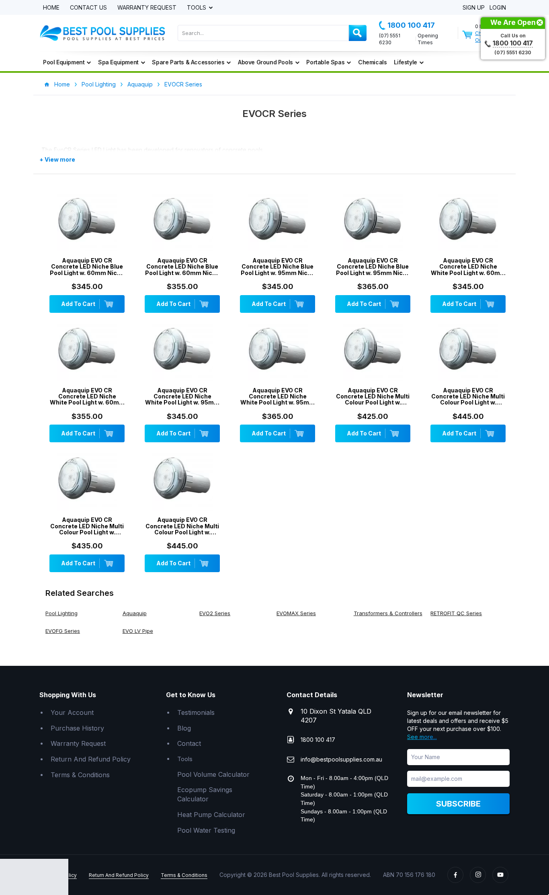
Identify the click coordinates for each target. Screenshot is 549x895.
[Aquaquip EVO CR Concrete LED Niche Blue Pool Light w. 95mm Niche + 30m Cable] (372, 223)
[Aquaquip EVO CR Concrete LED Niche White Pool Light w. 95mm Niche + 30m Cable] (277, 353)
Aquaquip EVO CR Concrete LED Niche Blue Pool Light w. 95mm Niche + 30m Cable (373, 266)
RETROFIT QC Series (456, 613)
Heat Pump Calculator (211, 815)
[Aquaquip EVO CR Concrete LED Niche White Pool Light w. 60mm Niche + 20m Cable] (468, 223)
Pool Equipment (63, 62)
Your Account (72, 712)
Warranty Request (146, 8)
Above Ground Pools (265, 62)
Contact (189, 743)
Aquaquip (140, 84)
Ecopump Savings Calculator (204, 794)
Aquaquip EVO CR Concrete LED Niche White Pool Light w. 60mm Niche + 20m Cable (468, 266)
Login (498, 8)
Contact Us (88, 8)
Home (51, 8)
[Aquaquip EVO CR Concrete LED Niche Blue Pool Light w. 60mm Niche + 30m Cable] (182, 223)
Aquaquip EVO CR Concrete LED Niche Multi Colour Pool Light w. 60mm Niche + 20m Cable (372, 396)
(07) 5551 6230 (389, 39)
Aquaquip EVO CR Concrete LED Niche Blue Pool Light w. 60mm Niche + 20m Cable (87, 266)
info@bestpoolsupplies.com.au (341, 759)
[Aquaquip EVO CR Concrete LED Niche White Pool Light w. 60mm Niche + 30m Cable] (87, 353)
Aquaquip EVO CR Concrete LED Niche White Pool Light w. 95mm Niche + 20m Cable (182, 396)
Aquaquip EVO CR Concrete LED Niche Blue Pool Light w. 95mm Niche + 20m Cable (278, 266)
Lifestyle (405, 62)
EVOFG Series (62, 631)
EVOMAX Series (296, 613)
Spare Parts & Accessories (188, 62)
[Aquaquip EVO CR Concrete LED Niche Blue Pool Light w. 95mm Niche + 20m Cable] (277, 223)
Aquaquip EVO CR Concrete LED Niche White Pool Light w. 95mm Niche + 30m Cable (277, 396)
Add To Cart (78, 303)
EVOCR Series (183, 84)
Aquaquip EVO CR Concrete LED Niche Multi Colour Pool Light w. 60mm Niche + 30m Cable (468, 396)
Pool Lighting (99, 84)
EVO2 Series (214, 613)
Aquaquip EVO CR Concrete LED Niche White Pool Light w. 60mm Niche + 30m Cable (87, 396)
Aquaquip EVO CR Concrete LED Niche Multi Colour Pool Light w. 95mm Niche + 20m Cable (87, 526)
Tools (197, 8)
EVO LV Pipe (138, 631)
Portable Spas (325, 62)
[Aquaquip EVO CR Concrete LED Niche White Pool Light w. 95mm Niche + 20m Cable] (182, 353)
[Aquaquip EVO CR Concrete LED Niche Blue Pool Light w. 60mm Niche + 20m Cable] (87, 223)
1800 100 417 (411, 25)
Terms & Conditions (80, 775)
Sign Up (474, 8)
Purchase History (77, 728)
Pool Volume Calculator (213, 774)
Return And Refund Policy (91, 759)
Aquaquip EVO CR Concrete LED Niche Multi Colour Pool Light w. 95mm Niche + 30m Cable (182, 526)
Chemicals (372, 62)
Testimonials (196, 712)
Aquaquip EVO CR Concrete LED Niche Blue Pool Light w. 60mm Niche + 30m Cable (182, 266)
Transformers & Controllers (388, 613)
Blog (184, 728)
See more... (422, 736)
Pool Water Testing (206, 830)
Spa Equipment (118, 62)
